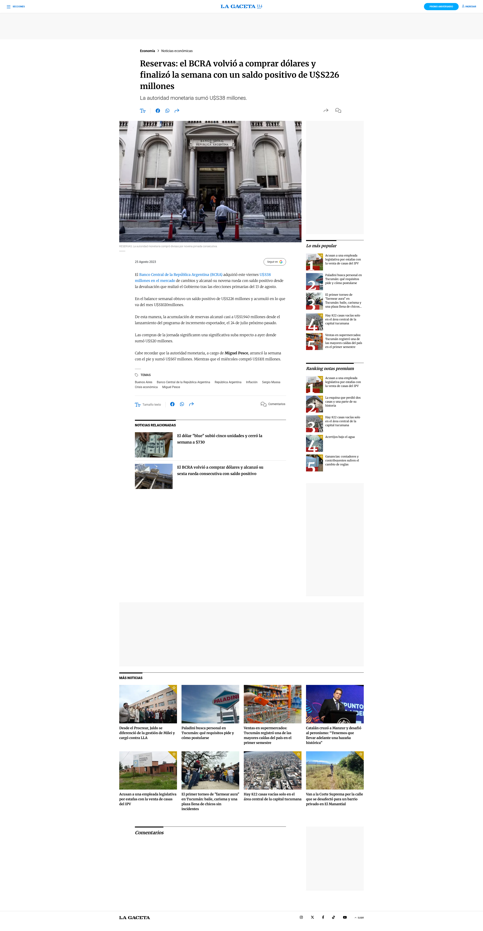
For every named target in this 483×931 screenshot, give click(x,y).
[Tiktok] (333, 917)
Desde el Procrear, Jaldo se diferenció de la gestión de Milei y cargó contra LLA (147, 733)
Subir (361, 917)
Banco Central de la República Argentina (183, 382)
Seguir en (272, 261)
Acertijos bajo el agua (340, 437)
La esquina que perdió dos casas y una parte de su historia (343, 401)
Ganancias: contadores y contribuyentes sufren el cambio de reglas (342, 460)
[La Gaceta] (241, 6)
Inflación (252, 382)
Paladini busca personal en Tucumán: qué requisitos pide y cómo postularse (343, 279)
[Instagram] (301, 917)
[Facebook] (323, 917)
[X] (312, 917)
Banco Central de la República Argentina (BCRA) (180, 274)
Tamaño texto (151, 404)
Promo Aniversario (441, 6)
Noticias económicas (177, 51)
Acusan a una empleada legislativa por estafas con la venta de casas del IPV (343, 259)
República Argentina (228, 382)
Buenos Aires (143, 382)
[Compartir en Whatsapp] (167, 111)
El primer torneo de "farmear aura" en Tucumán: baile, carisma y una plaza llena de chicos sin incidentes (343, 302)
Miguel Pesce (171, 387)
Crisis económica (146, 387)
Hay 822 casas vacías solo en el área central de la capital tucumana (342, 319)
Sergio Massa (271, 382)
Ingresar (470, 6)
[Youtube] (345, 917)
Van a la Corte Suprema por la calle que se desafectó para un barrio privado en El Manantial (334, 799)
